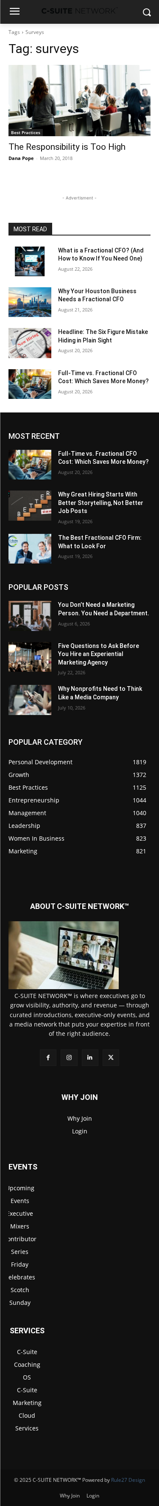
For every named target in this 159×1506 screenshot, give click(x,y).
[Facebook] (48, 1057)
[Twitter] (111, 1057)
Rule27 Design (128, 1480)
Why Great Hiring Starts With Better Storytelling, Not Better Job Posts (100, 502)
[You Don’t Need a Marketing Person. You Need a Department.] (29, 616)
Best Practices (25, 132)
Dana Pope (21, 158)
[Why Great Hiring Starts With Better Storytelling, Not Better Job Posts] (29, 505)
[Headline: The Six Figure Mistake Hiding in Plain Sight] (29, 343)
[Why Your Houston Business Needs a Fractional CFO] (29, 302)
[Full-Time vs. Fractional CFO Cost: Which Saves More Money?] (29, 384)
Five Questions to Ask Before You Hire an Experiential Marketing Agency (98, 654)
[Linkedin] (90, 1057)
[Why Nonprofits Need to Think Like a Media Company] (29, 700)
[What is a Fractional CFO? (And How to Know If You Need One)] (29, 261)
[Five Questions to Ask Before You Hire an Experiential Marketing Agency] (29, 657)
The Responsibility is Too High (67, 147)
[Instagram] (69, 1057)
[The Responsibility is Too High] (79, 100)
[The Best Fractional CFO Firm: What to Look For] (29, 549)
